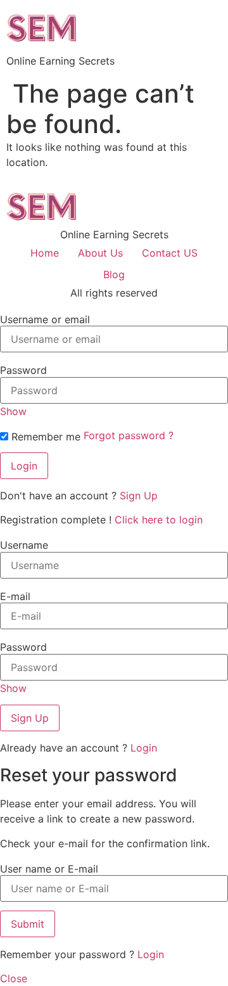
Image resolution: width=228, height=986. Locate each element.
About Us (100, 252)
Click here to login (159, 519)
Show (13, 411)
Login (143, 747)
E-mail (15, 596)
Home (44, 252)
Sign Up (139, 495)
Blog (114, 274)
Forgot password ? (129, 435)
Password (23, 370)
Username (24, 545)
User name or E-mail (49, 869)
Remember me (44, 437)
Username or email (45, 319)
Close (13, 978)
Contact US (170, 252)
